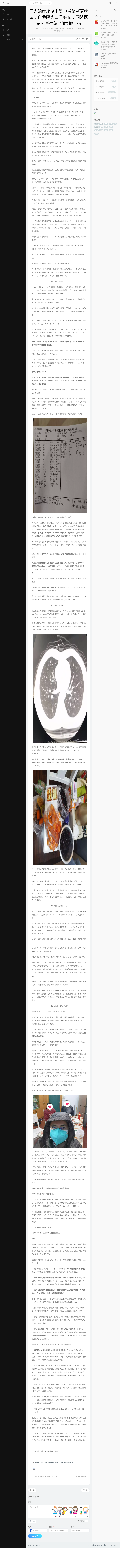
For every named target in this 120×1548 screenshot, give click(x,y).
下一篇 (85, 1490)
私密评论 (81, 1521)
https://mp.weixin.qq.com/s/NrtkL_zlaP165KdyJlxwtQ (54, 1462)
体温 (101, 130)
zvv (37, 29)
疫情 (96, 133)
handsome (114, 1545)
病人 (110, 127)
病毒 (110, 130)
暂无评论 (71, 29)
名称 (30, 1527)
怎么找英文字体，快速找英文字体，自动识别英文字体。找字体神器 (109, 23)
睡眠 (101, 124)
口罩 (96, 127)
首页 (33, 39)
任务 (110, 124)
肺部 (106, 127)
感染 (106, 130)
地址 (72, 1527)
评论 (30, 1502)
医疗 (101, 127)
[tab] (96, 9)
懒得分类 (60, 31)
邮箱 (51, 1527)
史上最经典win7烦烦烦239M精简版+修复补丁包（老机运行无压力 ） (109, 44)
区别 (106, 124)
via (115, 124)
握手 (96, 124)
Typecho (99, 1545)
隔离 (96, 130)
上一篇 (32, 1490)
